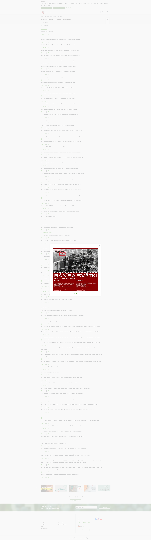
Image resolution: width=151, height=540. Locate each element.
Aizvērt (75, 293)
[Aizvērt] (99, 245)
